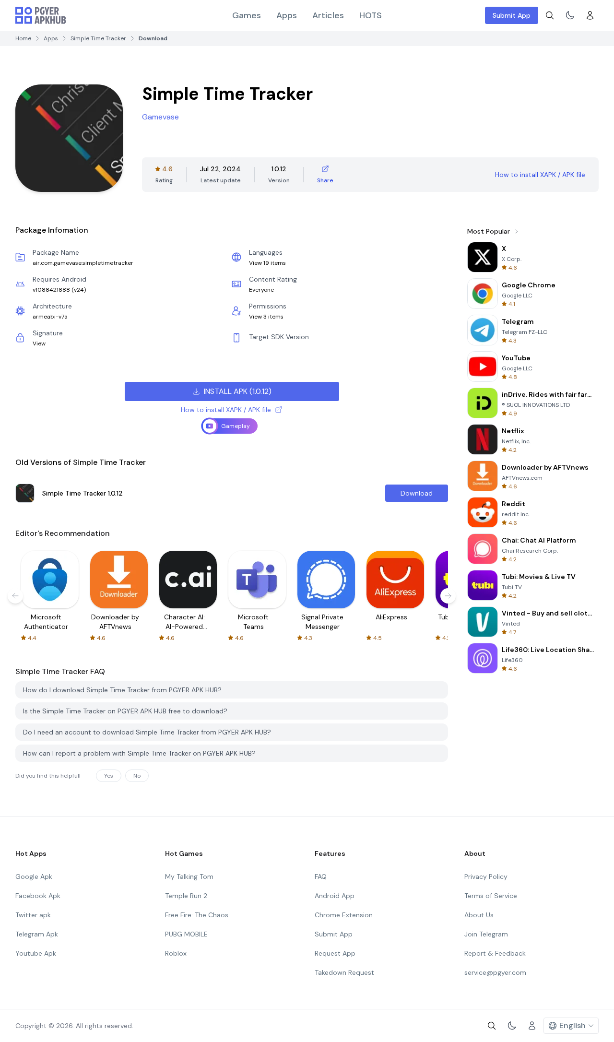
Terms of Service (490, 895)
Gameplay (235, 426)
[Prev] (15, 596)
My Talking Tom (189, 876)
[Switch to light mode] (570, 15)
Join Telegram (486, 934)
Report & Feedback (495, 953)
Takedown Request (344, 972)
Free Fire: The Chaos (196, 915)
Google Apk (33, 876)
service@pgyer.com (495, 972)
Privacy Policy (486, 876)
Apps (286, 15)
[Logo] (40, 15)
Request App (335, 953)
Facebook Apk (37, 895)
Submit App (512, 15)
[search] (549, 15)
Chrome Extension (344, 915)
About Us (479, 915)
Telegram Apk (36, 934)
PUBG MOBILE (186, 934)
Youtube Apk (35, 953)
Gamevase (160, 117)
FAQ (321, 876)
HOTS (370, 15)
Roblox (176, 953)
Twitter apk (33, 915)
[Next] (448, 596)
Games (246, 15)
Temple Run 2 (186, 895)
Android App (334, 895)
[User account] (590, 15)
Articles (328, 15)
